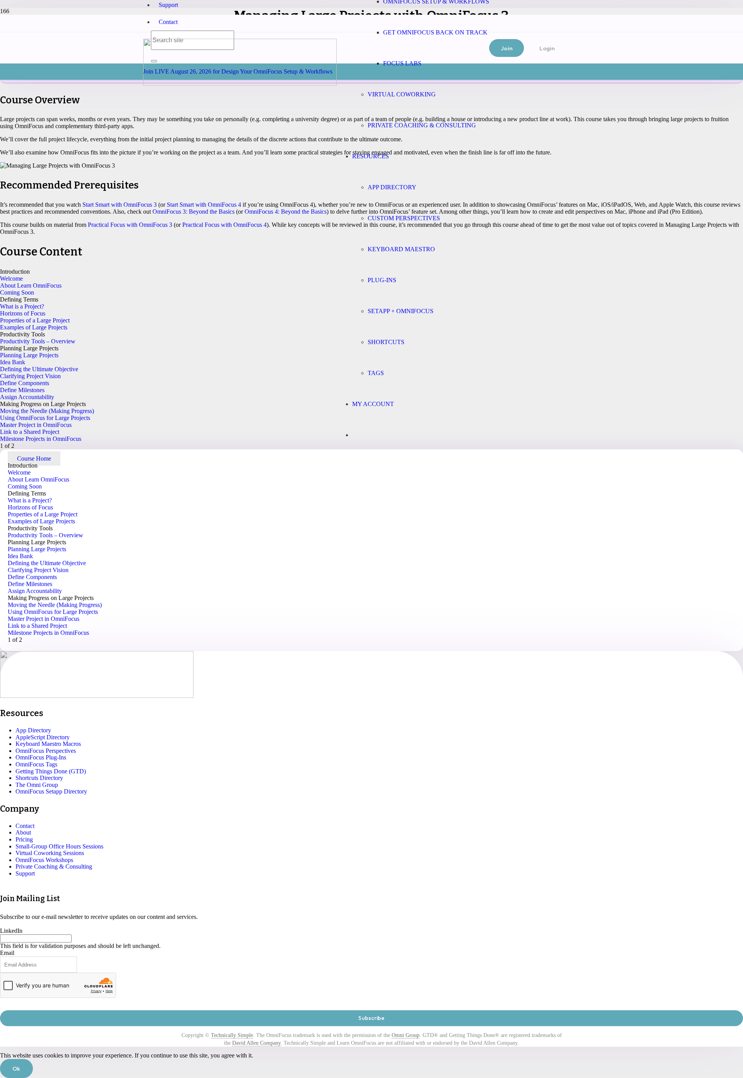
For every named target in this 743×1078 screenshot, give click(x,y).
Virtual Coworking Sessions (49, 853)
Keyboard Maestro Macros (48, 743)
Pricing (24, 839)
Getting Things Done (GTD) (50, 771)
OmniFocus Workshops (44, 860)
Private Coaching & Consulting (53, 866)
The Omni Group (36, 785)
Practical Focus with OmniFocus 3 (130, 224)
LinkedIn (11, 930)
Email (7, 952)
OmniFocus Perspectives (45, 750)
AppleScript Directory (42, 737)
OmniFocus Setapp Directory (51, 791)
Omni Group (405, 1035)
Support (168, 5)
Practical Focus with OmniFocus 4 (224, 224)
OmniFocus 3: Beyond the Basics (193, 211)
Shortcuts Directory (39, 778)
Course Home (34, 458)
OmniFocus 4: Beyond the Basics (286, 211)
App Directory (33, 730)
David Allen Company (256, 1043)
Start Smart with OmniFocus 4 (204, 204)
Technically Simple (232, 1035)
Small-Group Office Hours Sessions (59, 846)
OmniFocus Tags (36, 764)
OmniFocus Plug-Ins (40, 757)
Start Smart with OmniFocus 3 (119, 204)
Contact (168, 22)
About (23, 832)
